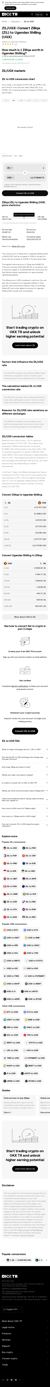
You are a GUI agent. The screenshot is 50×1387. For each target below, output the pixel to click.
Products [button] (6, 1333)
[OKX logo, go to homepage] (9, 14)
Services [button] (6, 1339)
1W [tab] (21, 100)
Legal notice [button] (8, 1327)
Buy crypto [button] (7, 1352)
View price (45, 1112)
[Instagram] (11, 1379)
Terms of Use (23, 1230)
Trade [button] (5, 1364)
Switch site (10, 8)
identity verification (19, 686)
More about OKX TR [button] (12, 1321)
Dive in (7, 1112)
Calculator (15, 21)
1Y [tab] (36, 100)
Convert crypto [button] (9, 1358)
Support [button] (6, 1346)
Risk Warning (38, 1230)
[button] (32, 14)
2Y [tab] (44, 100)
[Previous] (3, 1260)
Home (4, 21)
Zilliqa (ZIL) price (18, 246)
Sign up (39, 14)
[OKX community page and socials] (20, 1379)
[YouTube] (16, 1379)
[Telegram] (7, 1379)
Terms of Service (27, 1235)
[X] (3, 1379)
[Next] (46, 1260)
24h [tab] (13, 100)
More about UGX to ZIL (25, 617)
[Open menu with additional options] (47, 15)
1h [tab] (6, 100)
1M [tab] (29, 100)
